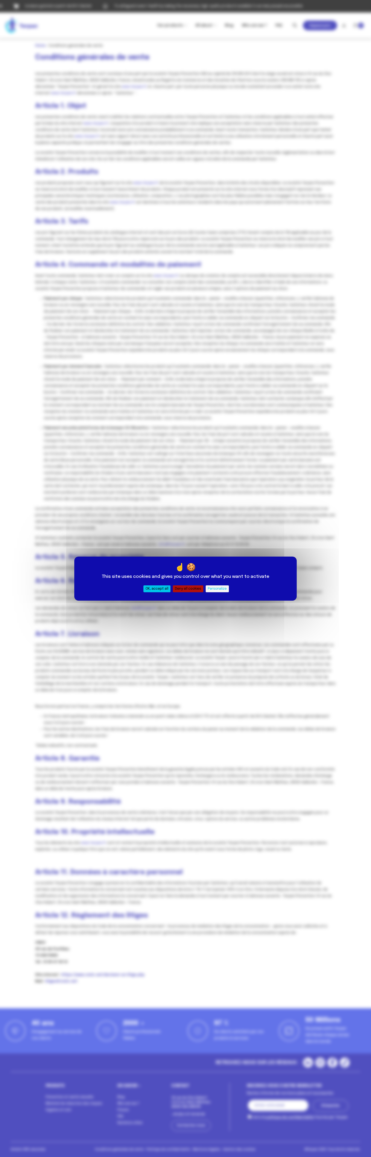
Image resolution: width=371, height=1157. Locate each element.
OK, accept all (157, 589)
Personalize (217, 589)
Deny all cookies (188, 589)
